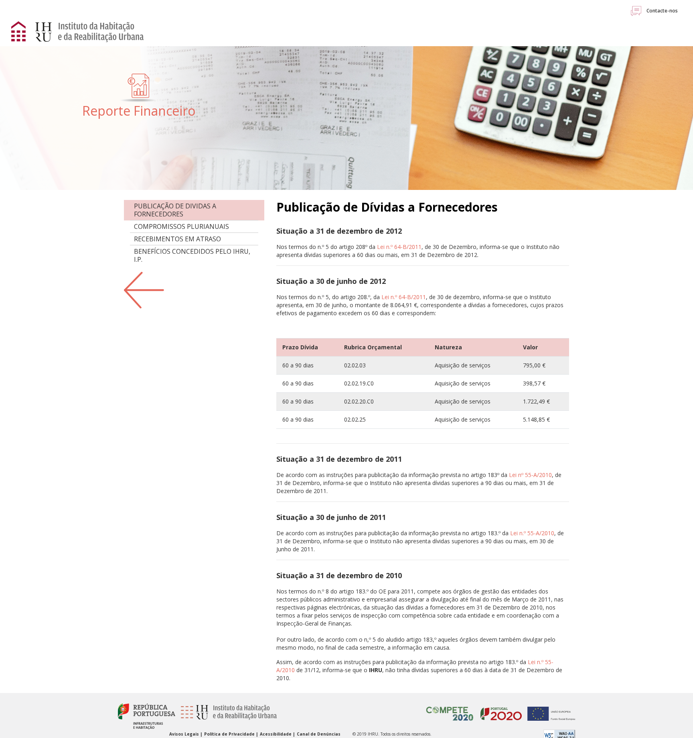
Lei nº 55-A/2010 (530, 475)
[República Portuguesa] (146, 716)
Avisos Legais (184, 734)
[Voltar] (144, 289)
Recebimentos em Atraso (177, 238)
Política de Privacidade (230, 734)
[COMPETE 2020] (450, 709)
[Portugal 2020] (499, 709)
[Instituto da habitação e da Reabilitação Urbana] (226, 716)
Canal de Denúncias (318, 734)
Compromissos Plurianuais (181, 226)
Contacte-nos (661, 10)
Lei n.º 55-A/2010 (532, 533)
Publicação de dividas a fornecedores (175, 210)
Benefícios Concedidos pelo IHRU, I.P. (192, 255)
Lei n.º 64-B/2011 (399, 247)
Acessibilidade (276, 734)
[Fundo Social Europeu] (549, 709)
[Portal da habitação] (19, 30)
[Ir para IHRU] (85, 31)
